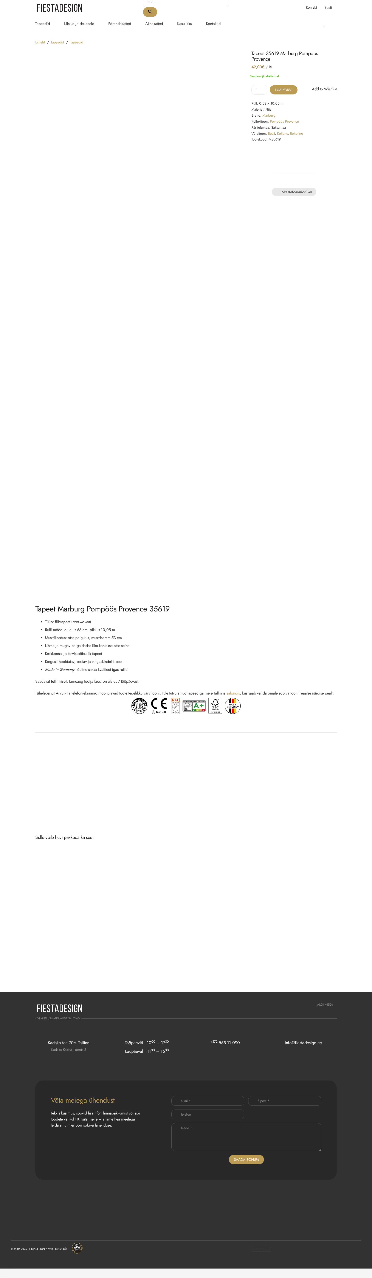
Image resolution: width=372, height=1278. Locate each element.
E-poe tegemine (261, 1249)
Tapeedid (57, 42)
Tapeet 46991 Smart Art (293, 976)
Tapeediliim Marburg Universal (176, 803)
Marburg (268, 115)
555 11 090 (225, 1043)
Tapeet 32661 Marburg (233, 904)
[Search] (150, 12)
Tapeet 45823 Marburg (49, 976)
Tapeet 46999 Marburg (171, 976)
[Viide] (318, 23)
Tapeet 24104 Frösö (231, 976)
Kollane (282, 133)
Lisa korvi (283, 89)
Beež (271, 133)
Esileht (40, 42)
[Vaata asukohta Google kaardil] (68, 1058)
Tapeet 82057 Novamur (172, 904)
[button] (331, 7)
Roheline (296, 133)
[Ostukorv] (331, 23)
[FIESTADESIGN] (59, 7)
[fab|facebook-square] (331, 1011)
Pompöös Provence (284, 121)
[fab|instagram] (319, 1011)
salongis (233, 693)
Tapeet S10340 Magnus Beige (298, 904)
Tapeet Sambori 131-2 (109, 976)
